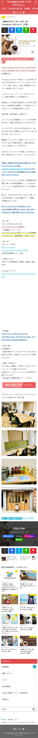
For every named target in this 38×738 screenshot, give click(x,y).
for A (3, 17)
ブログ (4, 680)
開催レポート (7, 673)
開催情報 (27, 8)
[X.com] (17, 13)
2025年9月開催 (29, 518)
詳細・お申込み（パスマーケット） (18, 385)
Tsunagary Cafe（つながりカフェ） (19, 3)
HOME (4, 719)
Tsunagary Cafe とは (15, 8)
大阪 (11, 518)
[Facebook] (14, 13)
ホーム (4, 8)
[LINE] (24, 13)
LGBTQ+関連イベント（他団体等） (15, 693)
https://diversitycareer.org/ (14, 169)
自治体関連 (6, 686)
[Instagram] (20, 13)
